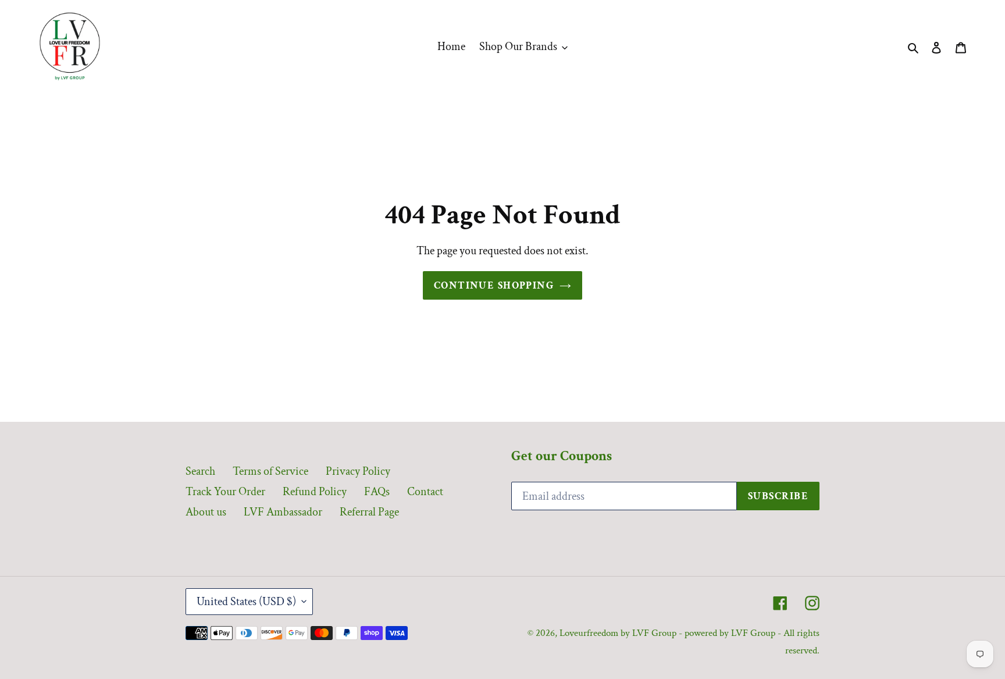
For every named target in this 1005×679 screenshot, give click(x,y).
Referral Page (369, 512)
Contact (425, 491)
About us (206, 512)
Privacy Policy (358, 471)
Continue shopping (494, 285)
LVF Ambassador (283, 512)
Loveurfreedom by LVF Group (617, 633)
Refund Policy (315, 491)
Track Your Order (225, 491)
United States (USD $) (246, 601)
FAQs (377, 491)
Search (200, 471)
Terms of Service (270, 471)
